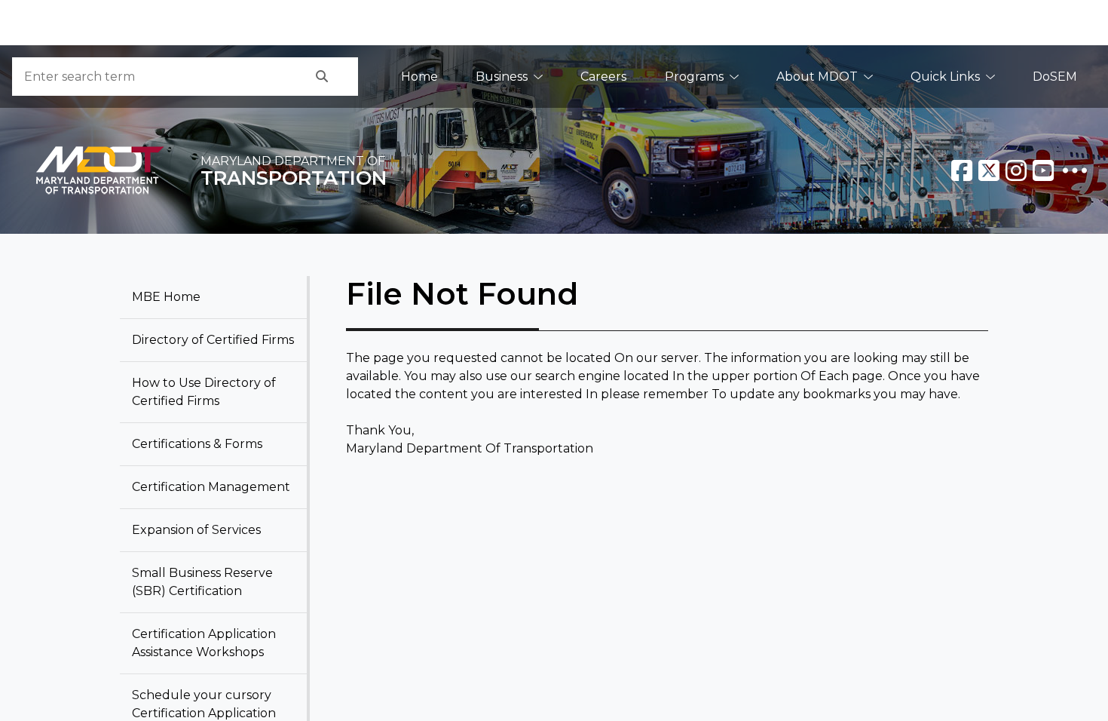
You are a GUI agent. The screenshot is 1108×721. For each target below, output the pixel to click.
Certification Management (211, 487)
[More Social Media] (1075, 170)
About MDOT (817, 76)
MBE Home (166, 297)
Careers (603, 76)
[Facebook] (961, 170)
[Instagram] (1016, 170)
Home (419, 76)
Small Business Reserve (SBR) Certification (202, 582)
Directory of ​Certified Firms (213, 340)
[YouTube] (1043, 170)
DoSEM (1055, 76)
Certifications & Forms (197, 444)
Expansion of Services (196, 530)
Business (502, 76)
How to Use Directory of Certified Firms (204, 392)
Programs (694, 76)
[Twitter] (988, 170)
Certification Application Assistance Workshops (204, 643)
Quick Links (945, 76)
